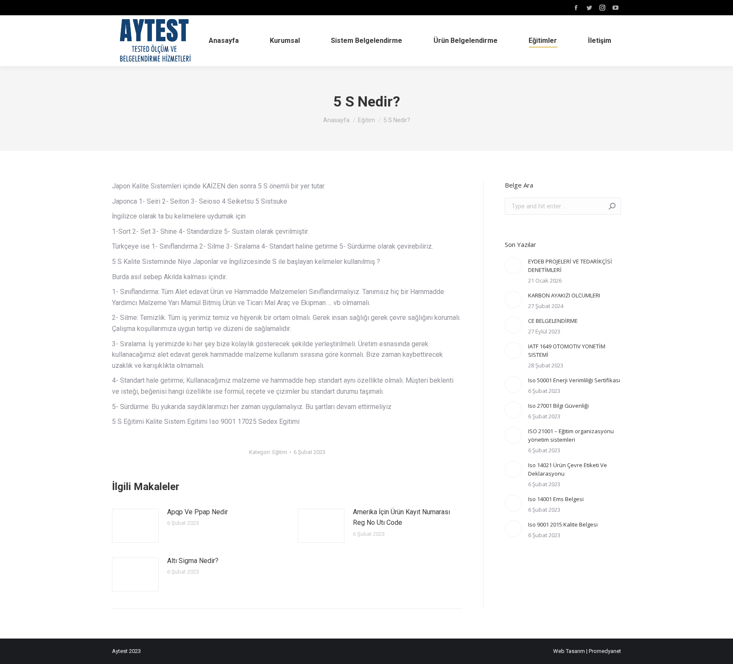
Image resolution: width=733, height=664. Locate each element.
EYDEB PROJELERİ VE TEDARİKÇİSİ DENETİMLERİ (570, 266)
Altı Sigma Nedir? (192, 561)
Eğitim (279, 452)
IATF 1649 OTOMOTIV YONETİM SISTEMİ (566, 350)
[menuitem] (223, 41)
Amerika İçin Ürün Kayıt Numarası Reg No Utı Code (401, 517)
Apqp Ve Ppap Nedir (197, 512)
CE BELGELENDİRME (553, 321)
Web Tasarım (569, 651)
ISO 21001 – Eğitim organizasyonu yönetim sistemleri (571, 435)
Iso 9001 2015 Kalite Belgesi (563, 524)
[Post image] (135, 526)
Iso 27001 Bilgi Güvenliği (558, 405)
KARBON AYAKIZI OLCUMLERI (564, 295)
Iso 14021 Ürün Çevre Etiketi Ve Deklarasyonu (567, 469)
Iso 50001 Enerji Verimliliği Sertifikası (574, 380)
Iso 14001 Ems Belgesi (556, 499)
